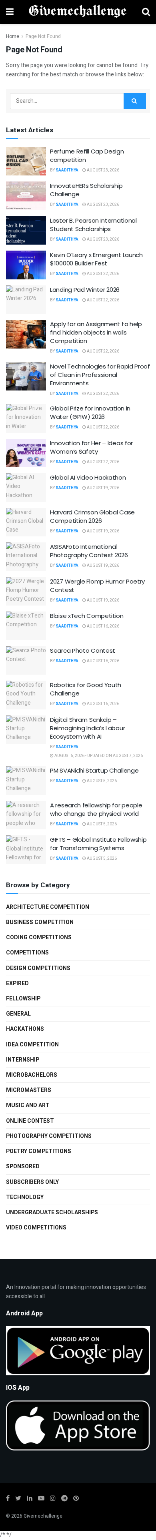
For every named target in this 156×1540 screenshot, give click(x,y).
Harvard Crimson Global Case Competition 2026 (92, 516)
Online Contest (30, 1121)
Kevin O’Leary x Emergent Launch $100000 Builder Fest (96, 259)
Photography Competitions (49, 1136)
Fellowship (23, 998)
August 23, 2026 (102, 170)
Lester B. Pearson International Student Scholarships (93, 224)
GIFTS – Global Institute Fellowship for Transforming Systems (98, 843)
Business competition (40, 922)
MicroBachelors (31, 1075)
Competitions (27, 952)
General (18, 1014)
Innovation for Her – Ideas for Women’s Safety (91, 447)
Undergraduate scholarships (52, 1212)
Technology (25, 1197)
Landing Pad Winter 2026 (85, 289)
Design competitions (38, 968)
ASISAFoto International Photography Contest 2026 (89, 550)
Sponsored (23, 1166)
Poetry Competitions (38, 1151)
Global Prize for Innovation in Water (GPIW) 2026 (90, 412)
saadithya (67, 170)
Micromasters (28, 1090)
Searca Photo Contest (82, 650)
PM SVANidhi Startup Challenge (94, 770)
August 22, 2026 (102, 274)
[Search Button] (135, 101)
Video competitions (36, 1227)
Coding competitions (39, 937)
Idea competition (32, 1044)
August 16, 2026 (102, 626)
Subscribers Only (32, 1182)
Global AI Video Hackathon (88, 477)
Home (12, 36)
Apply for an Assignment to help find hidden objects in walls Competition (96, 332)
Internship (22, 1060)
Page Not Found (43, 36)
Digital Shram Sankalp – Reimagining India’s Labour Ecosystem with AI (87, 728)
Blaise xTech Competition (87, 616)
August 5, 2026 (101, 781)
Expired (17, 983)
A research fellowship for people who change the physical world (96, 809)
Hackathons (25, 1029)
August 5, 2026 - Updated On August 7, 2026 (98, 756)
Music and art (28, 1105)
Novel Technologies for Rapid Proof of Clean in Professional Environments (100, 374)
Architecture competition (47, 907)
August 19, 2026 (102, 488)
